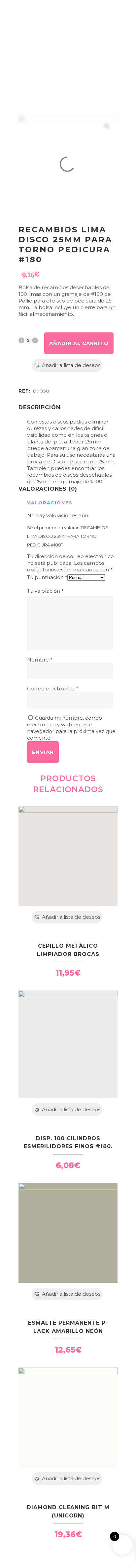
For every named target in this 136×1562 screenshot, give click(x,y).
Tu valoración (45, 591)
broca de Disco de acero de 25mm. (71, 461)
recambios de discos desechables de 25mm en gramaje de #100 (69, 478)
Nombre (39, 660)
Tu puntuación (47, 577)
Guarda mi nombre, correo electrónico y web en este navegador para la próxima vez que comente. (71, 728)
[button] (67, 365)
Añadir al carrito (79, 343)
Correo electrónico (52, 688)
